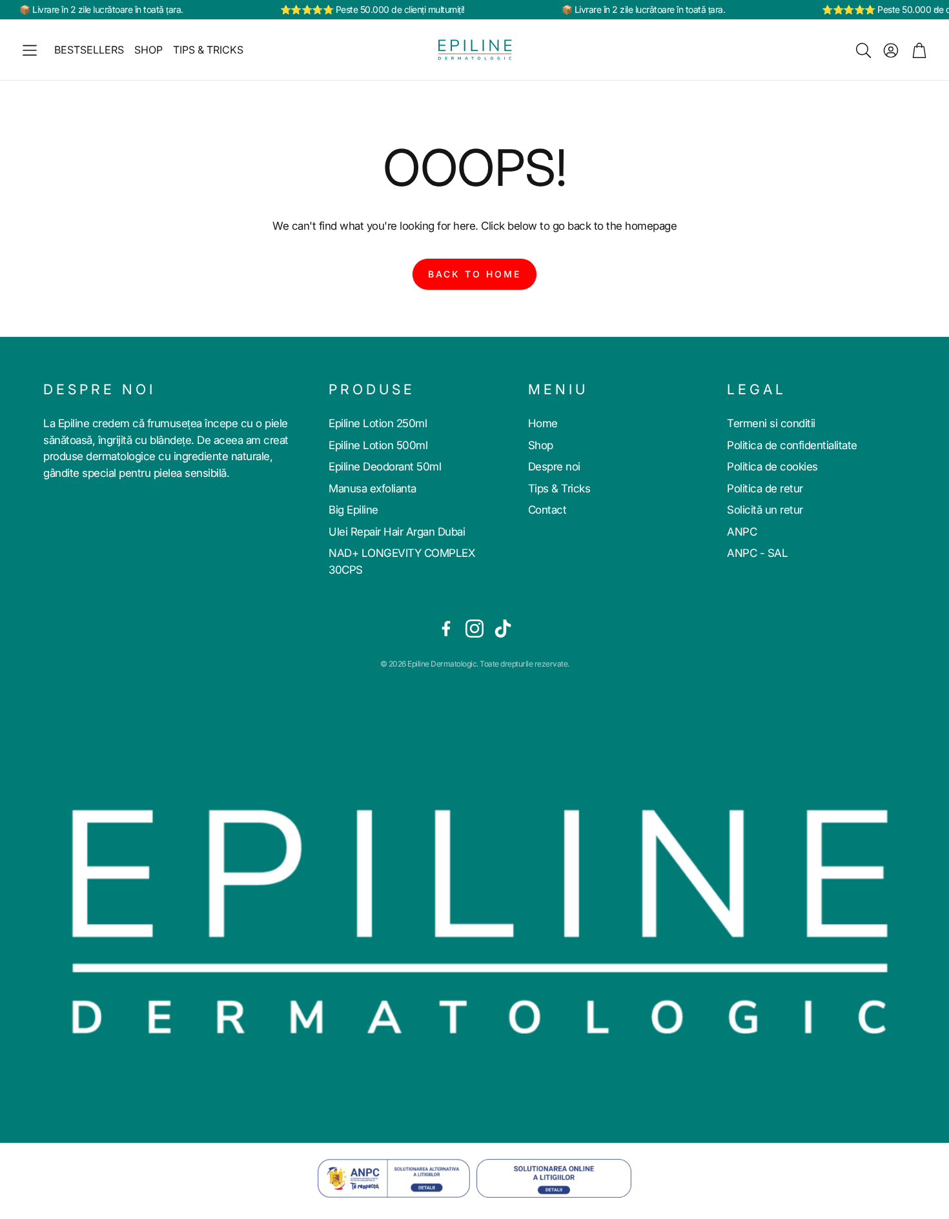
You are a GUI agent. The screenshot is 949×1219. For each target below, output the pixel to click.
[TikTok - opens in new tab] (503, 629)
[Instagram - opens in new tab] (474, 629)
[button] (30, 50)
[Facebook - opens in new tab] (446, 629)
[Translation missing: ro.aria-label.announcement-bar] (936, 9)
